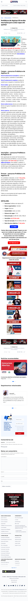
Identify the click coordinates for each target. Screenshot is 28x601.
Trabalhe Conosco (4, 531)
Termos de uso (14, 580)
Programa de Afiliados (5, 529)
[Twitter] (22, 586)
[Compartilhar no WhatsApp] (22, 33)
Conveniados (3, 527)
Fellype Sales (3, 378)
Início (2, 17)
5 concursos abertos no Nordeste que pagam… (14, 377)
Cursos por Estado (5, 551)
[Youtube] (13, 586)
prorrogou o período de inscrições (10, 48)
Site (2, 481)
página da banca (5, 162)
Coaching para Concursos (6, 539)
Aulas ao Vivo (17, 541)
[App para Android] (11, 586)
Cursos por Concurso (5, 547)
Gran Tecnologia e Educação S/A (18, 589)
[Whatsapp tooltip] (17, 586)
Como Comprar (4, 521)
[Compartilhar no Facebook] (17, 33)
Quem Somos (4, 517)
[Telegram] (24, 586)
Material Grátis (18, 539)
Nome (2, 471)
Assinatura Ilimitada (5, 537)
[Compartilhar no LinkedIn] (21, 33)
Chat (17, 519)
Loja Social (3, 523)
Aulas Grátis (17, 543)
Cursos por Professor (5, 553)
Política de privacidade (14, 578)
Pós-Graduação (4, 545)
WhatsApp (18, 521)
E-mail (2, 476)
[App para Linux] (6, 586)
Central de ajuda (19, 517)
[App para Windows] (4, 586)
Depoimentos (18, 537)
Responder (4, 446)
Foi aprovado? (21, 531)
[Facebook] (20, 586)
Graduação (3, 543)
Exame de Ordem (4, 541)
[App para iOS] (8, 586)
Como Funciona (4, 519)
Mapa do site (14, 582)
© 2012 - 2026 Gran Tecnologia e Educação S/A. (14, 576)
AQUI (23, 258)
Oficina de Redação (5, 555)
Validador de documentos (6, 525)
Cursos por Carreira (5, 549)
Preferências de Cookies (6, 533)
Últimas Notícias (7, 17)
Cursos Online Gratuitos (6, 557)
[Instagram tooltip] (15, 586)
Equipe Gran (15, 28)
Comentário (4, 456)
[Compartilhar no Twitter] (19, 33)
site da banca (21, 53)
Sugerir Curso (18, 545)
